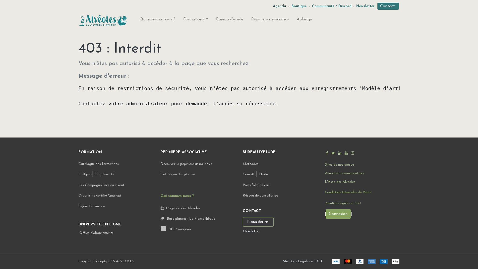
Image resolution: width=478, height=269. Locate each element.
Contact (388, 6)
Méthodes (250, 164)
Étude (263, 174)
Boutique (299, 6)
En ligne (84, 174)
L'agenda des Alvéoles (182, 208)
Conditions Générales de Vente (348, 192)
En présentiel (104, 174)
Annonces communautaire (344, 173)
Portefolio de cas (256, 185)
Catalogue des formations (98, 164)
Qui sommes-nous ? (177, 196)
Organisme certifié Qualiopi (99, 196)
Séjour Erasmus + (91, 206)
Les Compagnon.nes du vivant (101, 185)
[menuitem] (157, 20)
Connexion (338, 214)
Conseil (248, 174)
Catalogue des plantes (178, 174)
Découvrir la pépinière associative (187, 164)
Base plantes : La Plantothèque (190, 219)
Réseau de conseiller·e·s (260, 196)
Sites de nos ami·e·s (340, 164)
